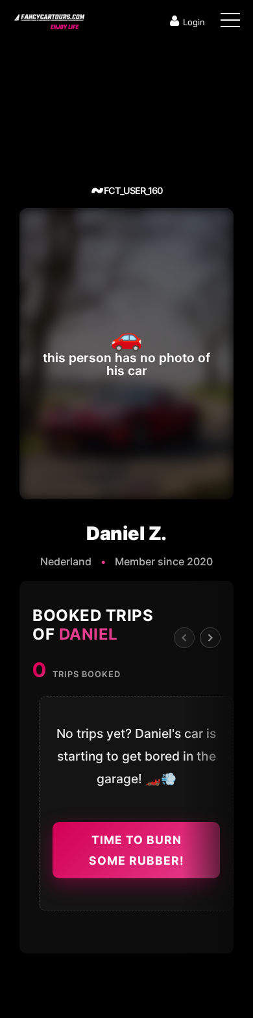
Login (194, 22)
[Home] (49, 19)
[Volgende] (210, 637)
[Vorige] (184, 637)
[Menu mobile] (230, 22)
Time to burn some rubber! (136, 850)
